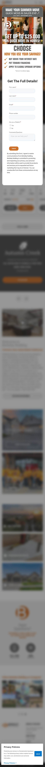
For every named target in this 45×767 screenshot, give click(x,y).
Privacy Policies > (10, 763)
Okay (38, 754)
